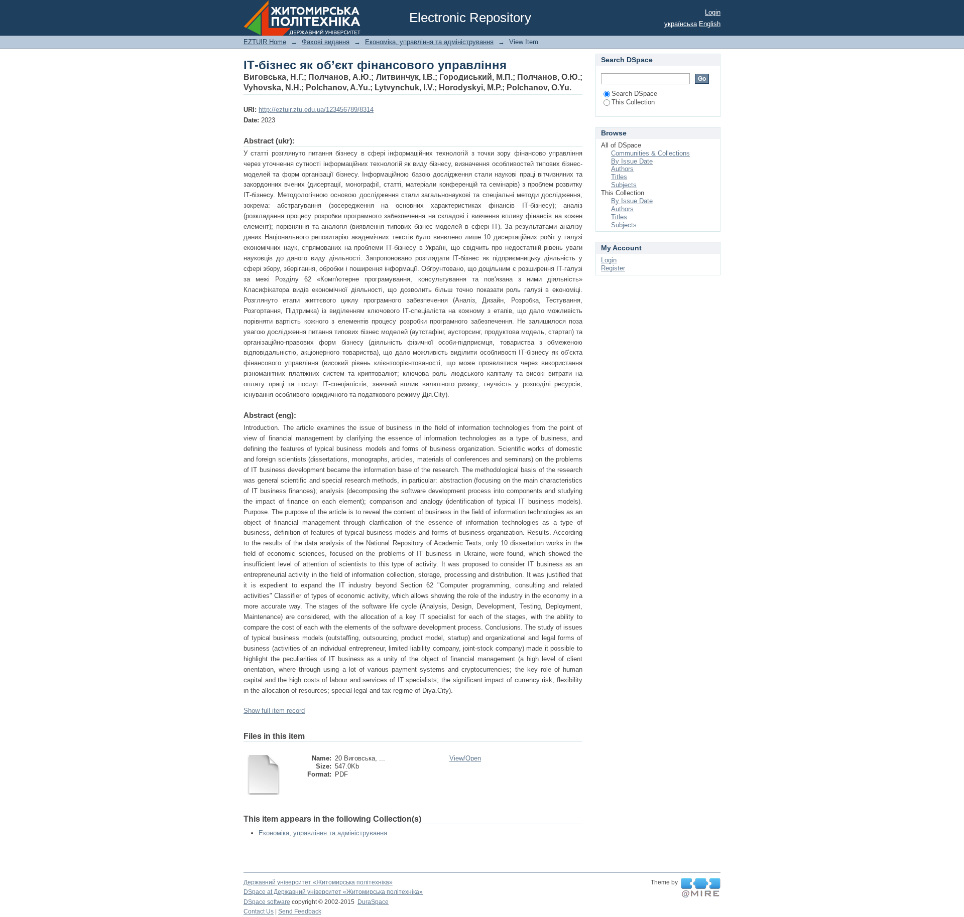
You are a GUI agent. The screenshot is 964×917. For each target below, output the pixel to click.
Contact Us (259, 911)
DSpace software (267, 901)
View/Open (465, 758)
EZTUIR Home (265, 42)
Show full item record (274, 710)
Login (712, 12)
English (709, 24)
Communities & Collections (650, 153)
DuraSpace (373, 901)
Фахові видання (325, 42)
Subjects (624, 185)
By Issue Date (632, 161)
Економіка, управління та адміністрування (429, 42)
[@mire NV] (700, 887)
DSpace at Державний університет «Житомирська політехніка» (333, 891)
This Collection (633, 102)
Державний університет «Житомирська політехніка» (318, 882)
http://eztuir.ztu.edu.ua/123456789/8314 (316, 109)
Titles (619, 177)
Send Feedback (299, 911)
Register (613, 268)
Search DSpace (634, 93)
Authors (622, 169)
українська (680, 24)
